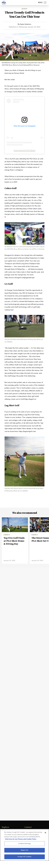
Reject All (24, 850)
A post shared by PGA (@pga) (24, 150)
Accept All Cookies (24, 857)
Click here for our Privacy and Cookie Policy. (20, 839)
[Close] (45, 832)
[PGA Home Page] (4, 3)
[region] (24, 845)
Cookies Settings (24, 844)
